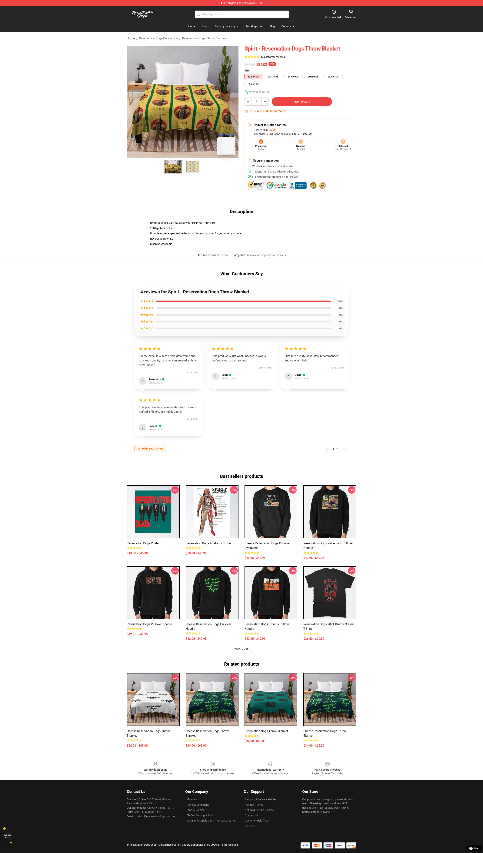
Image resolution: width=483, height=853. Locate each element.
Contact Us (251, 815)
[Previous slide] (133, 102)
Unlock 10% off (7, 836)
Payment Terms (254, 804)
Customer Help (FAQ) (257, 820)
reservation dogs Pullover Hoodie (149, 624)
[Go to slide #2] (192, 166)
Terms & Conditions (197, 804)
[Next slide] (233, 102)
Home (131, 38)
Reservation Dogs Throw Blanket (266, 731)
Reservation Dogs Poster (143, 543)
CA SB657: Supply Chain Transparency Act (211, 820)
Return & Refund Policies (259, 810)
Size (247, 70)
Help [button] (476, 848)
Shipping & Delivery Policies (260, 799)
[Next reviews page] (345, 449)
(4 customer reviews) (273, 56)
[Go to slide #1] (173, 166)
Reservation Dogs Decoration (158, 38)
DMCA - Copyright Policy (200, 815)
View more (241, 648)
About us (191, 799)
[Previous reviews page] (327, 449)
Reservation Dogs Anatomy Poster (208, 543)
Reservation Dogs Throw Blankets (204, 38)
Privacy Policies (195, 810)
